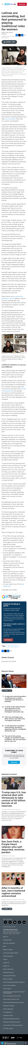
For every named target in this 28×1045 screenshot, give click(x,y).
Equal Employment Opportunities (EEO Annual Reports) (14, 992)
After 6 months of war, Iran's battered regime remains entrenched (13, 892)
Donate (22, 4)
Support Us (6, 966)
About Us (5, 936)
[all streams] (26, 1043)
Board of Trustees (8, 949)
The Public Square (8, 1028)
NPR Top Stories (13, 646)
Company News (7, 940)
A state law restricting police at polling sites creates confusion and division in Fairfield (15, 699)
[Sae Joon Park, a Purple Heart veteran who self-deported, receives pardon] (13, 832)
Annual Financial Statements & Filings (13, 1002)
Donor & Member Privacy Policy (12, 996)
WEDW (12, 930)
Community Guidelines (9, 985)
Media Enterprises (8, 956)
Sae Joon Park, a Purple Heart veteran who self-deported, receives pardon (13, 847)
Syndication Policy (8, 1015)
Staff (4, 946)
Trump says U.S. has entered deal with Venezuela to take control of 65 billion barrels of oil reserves (14, 799)
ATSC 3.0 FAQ (16, 933)
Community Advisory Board (10, 953)
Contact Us (6, 962)
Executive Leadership (9, 943)
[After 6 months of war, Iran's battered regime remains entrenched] (13, 878)
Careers (5, 959)
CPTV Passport (7, 988)
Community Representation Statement (14, 982)
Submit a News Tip (8, 969)
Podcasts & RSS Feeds (9, 975)
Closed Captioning (8, 1009)
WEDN (8, 930)
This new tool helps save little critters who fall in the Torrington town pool (15, 718)
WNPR (10, 932)
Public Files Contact (7, 933)
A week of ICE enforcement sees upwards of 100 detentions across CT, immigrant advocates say (15, 709)
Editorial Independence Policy (11, 1018)
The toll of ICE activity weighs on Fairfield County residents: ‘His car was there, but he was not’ (15, 738)
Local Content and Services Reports (13, 1025)
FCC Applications (7, 1012)
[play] (2, 1043)
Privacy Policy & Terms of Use (11, 999)
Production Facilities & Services (11, 1022)
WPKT (14, 932)
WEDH (4, 930)
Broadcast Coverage (8, 1005)
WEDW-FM (5, 932)
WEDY (16, 930)
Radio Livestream (8, 979)
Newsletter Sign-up (8, 972)
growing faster (11, 119)
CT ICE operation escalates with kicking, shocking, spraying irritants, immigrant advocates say (15, 728)
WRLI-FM (18, 932)
